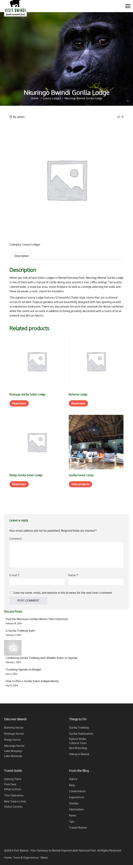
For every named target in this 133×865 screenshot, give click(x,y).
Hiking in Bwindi (79, 754)
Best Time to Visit (15, 801)
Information (76, 809)
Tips (71, 821)
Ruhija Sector (12, 739)
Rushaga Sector (14, 733)
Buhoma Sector (14, 727)
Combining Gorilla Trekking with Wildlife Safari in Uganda (41, 658)
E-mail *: (14, 575)
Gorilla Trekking (79, 727)
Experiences (76, 797)
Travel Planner (78, 827)
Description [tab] (21, 256)
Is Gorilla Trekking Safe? (21, 630)
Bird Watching (78, 748)
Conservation (77, 791)
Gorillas (73, 803)
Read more (19, 403)
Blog (72, 785)
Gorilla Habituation (81, 733)
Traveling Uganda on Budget (23, 669)
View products (80, 484)
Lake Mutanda (13, 756)
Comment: (15, 538)
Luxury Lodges (31, 244)
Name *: (73, 575)
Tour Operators (13, 795)
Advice (73, 779)
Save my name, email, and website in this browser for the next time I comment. (63, 592)
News (72, 815)
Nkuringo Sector (14, 745)
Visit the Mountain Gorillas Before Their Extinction (37, 619)
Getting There (12, 779)
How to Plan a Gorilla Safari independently (32, 681)
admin (21, 117)
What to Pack (12, 789)
